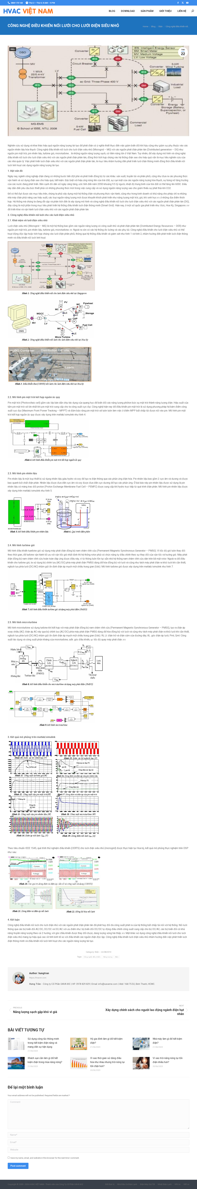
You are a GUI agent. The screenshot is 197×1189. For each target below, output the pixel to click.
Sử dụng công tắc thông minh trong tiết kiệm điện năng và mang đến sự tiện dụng (43, 1042)
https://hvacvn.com (37, 978)
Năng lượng (107, 957)
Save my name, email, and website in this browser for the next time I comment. (44, 1158)
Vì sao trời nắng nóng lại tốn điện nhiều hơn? (168, 1060)
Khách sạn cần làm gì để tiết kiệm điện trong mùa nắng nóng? (45, 1060)
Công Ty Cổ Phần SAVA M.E (71, 1184)
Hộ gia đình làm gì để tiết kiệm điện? (106, 1040)
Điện (13, 49)
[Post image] (16, 1044)
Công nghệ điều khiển (92, 957)
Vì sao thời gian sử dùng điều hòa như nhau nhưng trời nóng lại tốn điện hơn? (107, 1062)
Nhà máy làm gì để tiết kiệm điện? (167, 1040)
